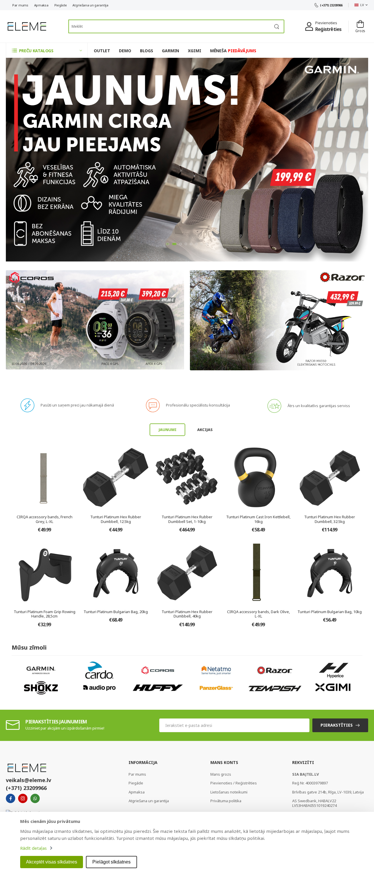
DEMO (125, 50)
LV (362, 5)
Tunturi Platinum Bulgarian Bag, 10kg (329, 611)
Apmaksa (41, 5)
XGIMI (194, 50)
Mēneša (233, 50)
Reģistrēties (328, 29)
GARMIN (170, 50)
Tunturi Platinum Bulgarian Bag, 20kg (116, 611)
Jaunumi (167, 429)
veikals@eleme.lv (28, 780)
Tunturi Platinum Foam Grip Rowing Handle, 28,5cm (44, 614)
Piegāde (60, 5)
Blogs (146, 50)
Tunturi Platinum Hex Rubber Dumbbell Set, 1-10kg (187, 519)
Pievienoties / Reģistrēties (233, 783)
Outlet (102, 50)
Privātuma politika (225, 800)
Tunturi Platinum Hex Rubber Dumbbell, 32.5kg (329, 519)
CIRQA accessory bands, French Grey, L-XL (44, 519)
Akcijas (205, 429)
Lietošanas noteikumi (228, 792)
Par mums (20, 5)
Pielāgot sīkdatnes (111, 861)
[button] (47, 50)
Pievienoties (326, 22)
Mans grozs (220, 774)
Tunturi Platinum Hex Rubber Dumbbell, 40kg (187, 614)
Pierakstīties (337, 725)
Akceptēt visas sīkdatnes (51, 861)
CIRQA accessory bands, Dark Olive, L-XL (258, 614)
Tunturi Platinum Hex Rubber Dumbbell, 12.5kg (115, 519)
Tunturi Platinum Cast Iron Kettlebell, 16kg (258, 519)
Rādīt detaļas (33, 848)
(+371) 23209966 (331, 5)
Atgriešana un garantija (90, 5)
